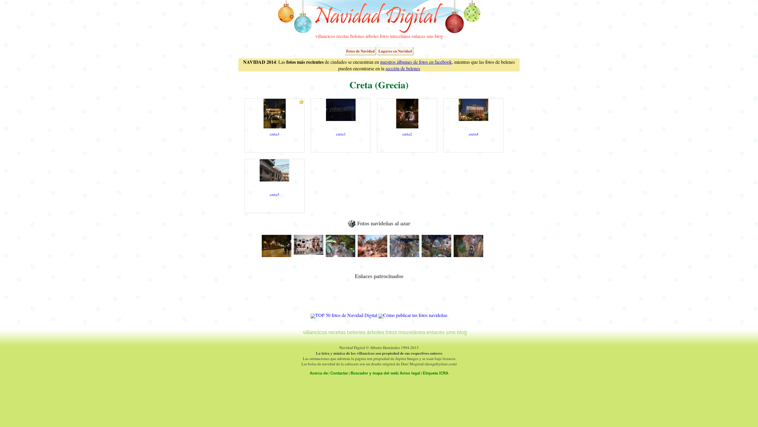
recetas (342, 36)
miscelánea (400, 36)
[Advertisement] (379, 298)
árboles (372, 36)
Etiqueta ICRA (435, 373)
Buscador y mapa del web (374, 373)
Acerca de (319, 373)
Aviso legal (410, 373)
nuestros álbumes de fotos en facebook (416, 62)
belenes (357, 36)
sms (429, 36)
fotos (384, 36)
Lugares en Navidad (395, 51)
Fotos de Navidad (360, 51)
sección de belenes (403, 68)
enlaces (418, 36)
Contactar (339, 373)
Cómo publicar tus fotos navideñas (415, 315)
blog (439, 36)
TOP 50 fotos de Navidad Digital (346, 315)
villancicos (325, 36)
